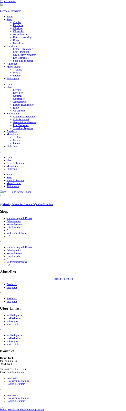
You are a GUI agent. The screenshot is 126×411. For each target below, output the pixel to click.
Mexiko (17, 72)
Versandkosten (14, 224)
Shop (9, 19)
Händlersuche (14, 227)
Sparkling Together (23, 60)
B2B (9, 236)
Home (10, 16)
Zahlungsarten (14, 221)
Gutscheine (19, 43)
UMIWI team (14, 318)
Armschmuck (20, 34)
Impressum (12, 378)
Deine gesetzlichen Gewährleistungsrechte (22, 409)
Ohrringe (17, 28)
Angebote (12, 63)
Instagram (12, 287)
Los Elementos (21, 57)
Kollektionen (13, 46)
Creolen (17, 22)
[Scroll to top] (1, 407)
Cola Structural (21, 51)
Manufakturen (14, 66)
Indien (16, 75)
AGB (9, 230)
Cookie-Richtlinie (16, 383)
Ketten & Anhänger (23, 37)
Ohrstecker (18, 31)
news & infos (13, 324)
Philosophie (13, 78)
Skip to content (8, 1)
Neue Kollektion (15, 163)
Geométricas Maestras (24, 54)
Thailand (17, 69)
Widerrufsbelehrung (17, 233)
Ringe (16, 40)
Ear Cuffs (18, 25)
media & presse (14, 315)
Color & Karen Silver (24, 49)
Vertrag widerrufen (63, 278)
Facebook (12, 284)
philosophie (13, 321)
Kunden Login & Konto (19, 218)
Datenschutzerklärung (18, 381)
